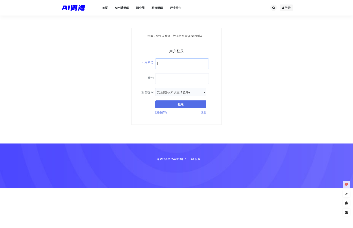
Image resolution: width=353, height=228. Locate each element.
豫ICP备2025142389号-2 (171, 159)
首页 (105, 7)
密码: (150, 77)
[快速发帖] (346, 194)
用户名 (149, 62)
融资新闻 (157, 7)
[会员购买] (346, 184)
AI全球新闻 (122, 7)
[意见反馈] (346, 212)
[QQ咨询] (346, 203)
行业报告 (175, 7)
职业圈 (140, 7)
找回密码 (161, 112)
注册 (203, 112)
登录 (287, 7)
